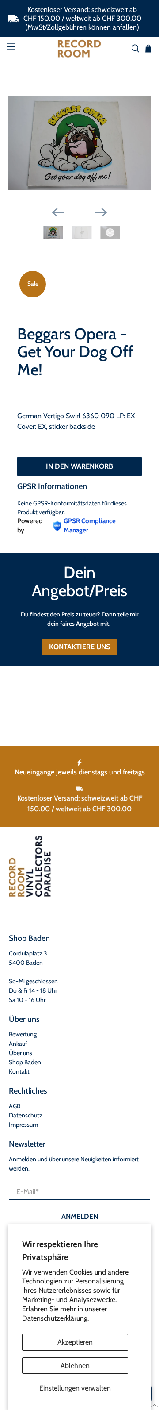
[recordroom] (79, 48)
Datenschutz (25, 1115)
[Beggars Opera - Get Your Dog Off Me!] (79, 143)
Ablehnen (75, 1365)
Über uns (20, 1053)
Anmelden (79, 1216)
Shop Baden (25, 1062)
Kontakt (19, 1071)
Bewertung (23, 1034)
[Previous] (57, 212)
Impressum (23, 1125)
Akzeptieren (75, 1342)
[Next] (101, 212)
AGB (14, 1106)
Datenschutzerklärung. (55, 1318)
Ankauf (18, 1044)
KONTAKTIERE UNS (79, 647)
